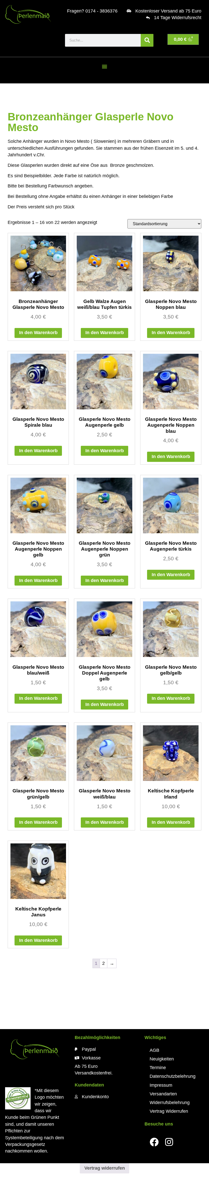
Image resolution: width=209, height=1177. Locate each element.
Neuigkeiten (162, 1058)
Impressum (161, 1085)
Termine (158, 1067)
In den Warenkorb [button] (38, 332)
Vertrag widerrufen (104, 1168)
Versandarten (163, 1093)
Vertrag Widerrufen (169, 1111)
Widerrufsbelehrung (170, 1102)
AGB (154, 1050)
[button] (104, 66)
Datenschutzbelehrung (172, 1076)
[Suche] (147, 40)
